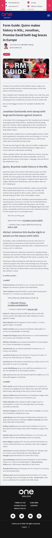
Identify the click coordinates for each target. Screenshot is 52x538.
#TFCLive (22, 303)
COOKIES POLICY (20, 505)
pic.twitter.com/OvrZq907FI (33, 220)
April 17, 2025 (12, 227)
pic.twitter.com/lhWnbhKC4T (18, 305)
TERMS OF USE (20, 503)
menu (48, 15)
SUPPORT (34, 505)
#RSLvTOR (14, 303)
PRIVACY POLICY (20, 508)
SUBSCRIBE (34, 503)
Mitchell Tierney (27, 45)
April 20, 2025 (32, 309)
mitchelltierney (16, 47)
